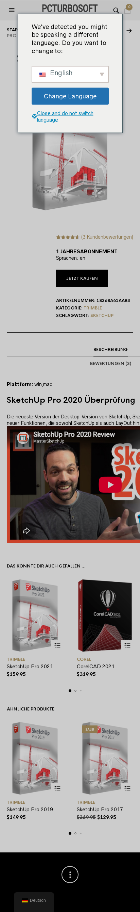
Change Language (70, 95)
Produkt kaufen (127, 789)
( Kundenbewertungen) (107, 237)
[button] (12, 10)
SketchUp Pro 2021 (30, 666)
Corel (84, 659)
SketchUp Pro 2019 (30, 809)
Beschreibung (110, 349)
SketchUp (101, 315)
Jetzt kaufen (82, 278)
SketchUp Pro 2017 (100, 809)
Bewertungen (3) (110, 363)
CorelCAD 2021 (96, 666)
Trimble (93, 308)
